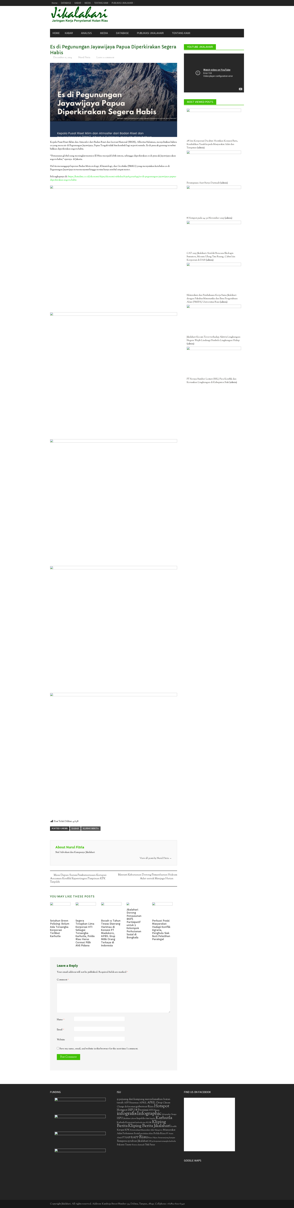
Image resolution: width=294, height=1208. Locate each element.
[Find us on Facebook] (224, 3)
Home (55, 3)
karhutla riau (140, 1122)
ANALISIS (86, 33)
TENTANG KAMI (101, 3)
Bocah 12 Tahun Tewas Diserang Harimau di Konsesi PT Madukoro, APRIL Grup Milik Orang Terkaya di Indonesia (110, 933)
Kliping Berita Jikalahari (149, 1126)
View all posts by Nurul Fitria (156, 858)
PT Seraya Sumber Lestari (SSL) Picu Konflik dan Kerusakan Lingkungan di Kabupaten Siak (211, 380)
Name (60, 1019)
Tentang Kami (181, 33)
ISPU (120, 1118)
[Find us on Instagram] (241, 3)
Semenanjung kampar (166, 1137)
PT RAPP (126, 1137)
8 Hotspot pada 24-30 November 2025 (205, 218)
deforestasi (130, 1106)
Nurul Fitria (84, 57)
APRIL (143, 1103)
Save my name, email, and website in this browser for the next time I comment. (99, 1049)
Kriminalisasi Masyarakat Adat (142, 1130)
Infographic (149, 1113)
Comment (63, 980)
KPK (127, 1130)
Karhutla (164, 1118)
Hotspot (161, 1106)
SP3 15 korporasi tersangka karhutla (162, 1141)
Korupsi (120, 1130)
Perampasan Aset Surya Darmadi (203, 183)
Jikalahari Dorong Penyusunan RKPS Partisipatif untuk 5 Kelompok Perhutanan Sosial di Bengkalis (134, 923)
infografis (127, 1113)
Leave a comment (105, 57)
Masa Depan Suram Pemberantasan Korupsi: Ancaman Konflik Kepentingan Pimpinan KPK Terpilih (78, 878)
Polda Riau (159, 1133)
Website (61, 1039)
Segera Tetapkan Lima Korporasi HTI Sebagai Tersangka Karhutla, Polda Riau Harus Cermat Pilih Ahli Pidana (85, 933)
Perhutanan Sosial (131, 1133)
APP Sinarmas (131, 1103)
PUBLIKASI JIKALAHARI (122, 3)
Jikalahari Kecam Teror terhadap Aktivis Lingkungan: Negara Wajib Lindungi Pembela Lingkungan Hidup (214, 338)
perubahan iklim (146, 1133)
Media (104, 33)
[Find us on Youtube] (235, 3)
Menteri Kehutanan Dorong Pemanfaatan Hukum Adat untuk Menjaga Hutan (147, 877)
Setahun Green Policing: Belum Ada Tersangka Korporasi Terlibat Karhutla (59, 928)
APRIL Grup (154, 1103)
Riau (143, 1137)
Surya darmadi (138, 1144)
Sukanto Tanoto (124, 1144)
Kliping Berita (91, 828)
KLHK (149, 1122)
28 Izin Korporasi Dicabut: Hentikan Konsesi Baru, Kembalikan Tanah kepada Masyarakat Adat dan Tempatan (212, 144)
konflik (174, 1126)
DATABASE (66, 3)
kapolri (152, 1118)
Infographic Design (169, 1114)
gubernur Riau (145, 1107)
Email (60, 1029)
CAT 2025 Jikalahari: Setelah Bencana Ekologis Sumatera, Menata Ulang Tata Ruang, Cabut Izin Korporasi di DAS (211, 257)
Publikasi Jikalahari (150, 33)
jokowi (133, 1118)
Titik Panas (150, 1144)
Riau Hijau (153, 1137)
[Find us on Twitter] (229, 3)
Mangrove (158, 1130)
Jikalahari (127, 1118)
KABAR (78, 3)
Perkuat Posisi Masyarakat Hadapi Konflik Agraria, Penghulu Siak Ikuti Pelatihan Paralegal (161, 930)
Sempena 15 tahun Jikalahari (133, 1141)
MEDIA (88, 3)
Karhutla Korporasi (126, 1122)
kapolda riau (143, 1118)
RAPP (135, 1137)
